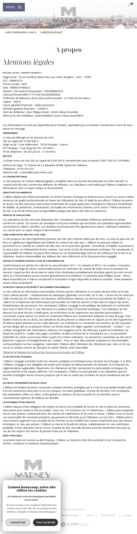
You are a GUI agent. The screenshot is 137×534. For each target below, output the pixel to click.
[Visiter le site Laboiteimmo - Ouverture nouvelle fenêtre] (74, 524)
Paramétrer (18, 522)
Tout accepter (45, 522)
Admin (89, 515)
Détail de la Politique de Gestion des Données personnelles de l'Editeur (44, 352)
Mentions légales (69, 515)
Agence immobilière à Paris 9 (20, 32)
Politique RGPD (108, 515)
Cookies (127, 515)
